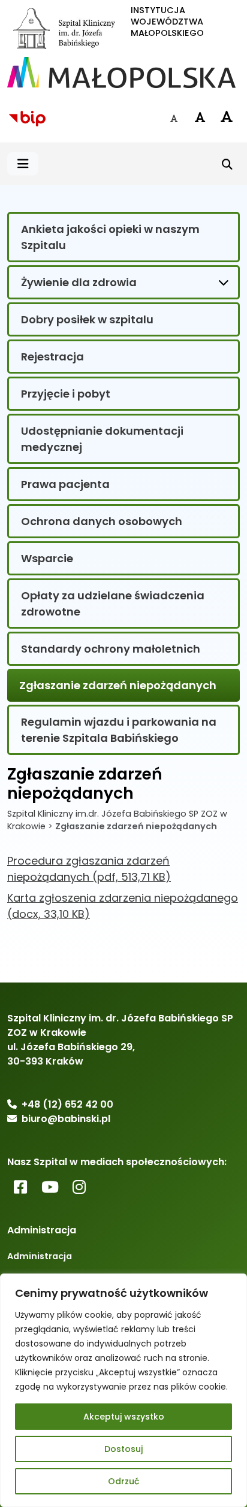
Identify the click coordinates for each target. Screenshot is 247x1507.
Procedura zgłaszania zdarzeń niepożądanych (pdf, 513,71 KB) (89, 868)
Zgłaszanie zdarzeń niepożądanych (117, 685)
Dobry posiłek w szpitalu (87, 319)
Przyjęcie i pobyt (65, 393)
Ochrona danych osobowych (101, 521)
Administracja (39, 1256)
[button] (22, 163)
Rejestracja (52, 356)
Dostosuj (123, 1449)
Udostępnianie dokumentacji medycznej (102, 438)
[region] (123, 1390)
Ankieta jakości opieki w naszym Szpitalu (110, 237)
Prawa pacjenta (65, 484)
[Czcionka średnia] (200, 117)
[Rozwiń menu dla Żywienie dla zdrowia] (223, 282)
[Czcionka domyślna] (174, 118)
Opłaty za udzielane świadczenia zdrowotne (112, 603)
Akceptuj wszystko (123, 1417)
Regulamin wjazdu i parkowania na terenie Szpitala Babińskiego (118, 729)
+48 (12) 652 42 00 (67, 1104)
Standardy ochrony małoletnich (110, 648)
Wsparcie (47, 558)
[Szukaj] (227, 164)
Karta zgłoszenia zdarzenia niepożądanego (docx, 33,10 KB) (122, 905)
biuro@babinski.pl (66, 1119)
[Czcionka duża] (226, 117)
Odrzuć (123, 1481)
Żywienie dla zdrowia (79, 282)
